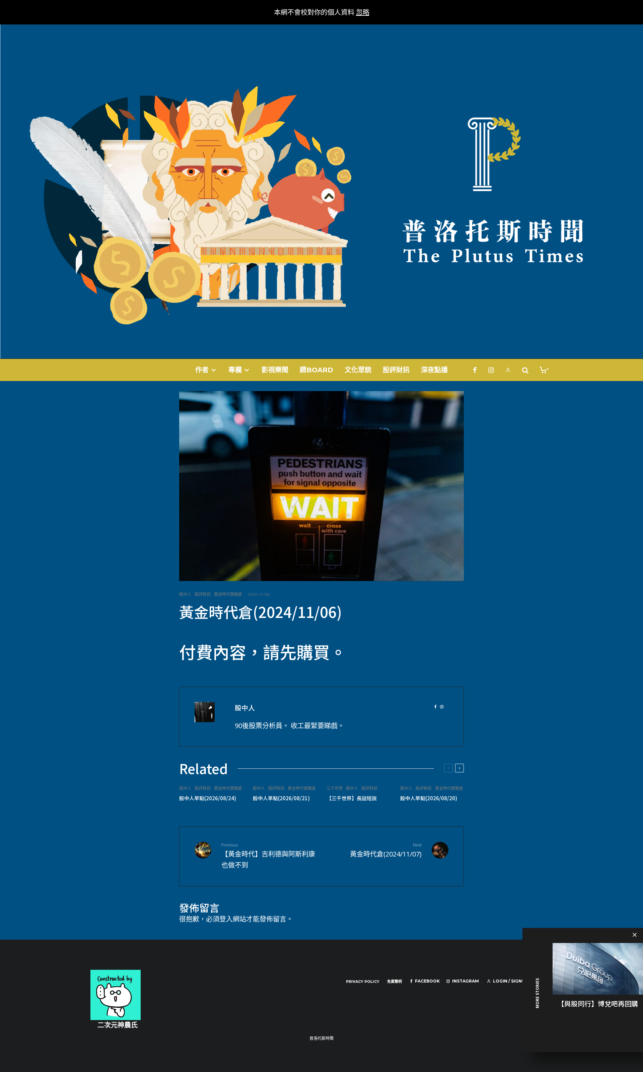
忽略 (362, 12)
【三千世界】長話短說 (352, 798)
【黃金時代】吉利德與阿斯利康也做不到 (268, 856)
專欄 (235, 370)
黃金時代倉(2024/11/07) (386, 850)
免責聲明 (394, 981)
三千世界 (335, 788)
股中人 (185, 594)
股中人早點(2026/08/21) (281, 798)
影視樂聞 (275, 370)
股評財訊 (396, 370)
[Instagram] (491, 370)
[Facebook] (475, 370)
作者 (202, 370)
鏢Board (316, 370)
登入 (226, 919)
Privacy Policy (362, 981)
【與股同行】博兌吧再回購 (598, 1003)
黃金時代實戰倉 (228, 594)
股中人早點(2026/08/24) (207, 798)
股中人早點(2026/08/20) (428, 798)
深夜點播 (434, 370)
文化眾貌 (358, 370)
